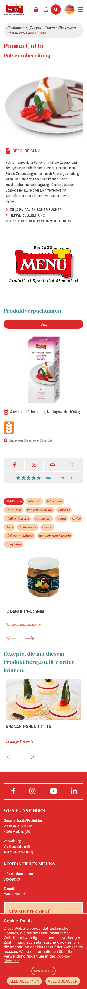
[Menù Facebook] (13, 791)
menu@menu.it (14, 894)
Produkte (14, 27)
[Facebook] (15, 465)
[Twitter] (34, 465)
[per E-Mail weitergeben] (53, 465)
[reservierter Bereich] (36, 9)
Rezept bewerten (59, 477)
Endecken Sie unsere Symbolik (30, 440)
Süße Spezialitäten (40, 27)
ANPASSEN (43, 971)
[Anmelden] (46, 9)
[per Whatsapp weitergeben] (71, 465)
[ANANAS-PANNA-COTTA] (43, 699)
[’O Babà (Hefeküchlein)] (43, 577)
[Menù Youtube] (53, 791)
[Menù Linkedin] (73, 791)
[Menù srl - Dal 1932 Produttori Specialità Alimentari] (14, 9)
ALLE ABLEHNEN (24, 981)
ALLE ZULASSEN (63, 981)
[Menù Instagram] (32, 791)
